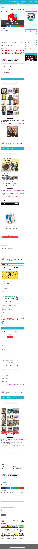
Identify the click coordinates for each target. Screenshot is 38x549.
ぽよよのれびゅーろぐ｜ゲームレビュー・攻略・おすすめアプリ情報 (19, 1)
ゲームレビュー (29, 31)
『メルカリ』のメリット (6, 69)
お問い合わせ (13, 3)
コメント (2, 494)
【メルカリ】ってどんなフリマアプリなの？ (8, 66)
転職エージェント (28, 48)
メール (2, 506)
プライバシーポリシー (24, 3)
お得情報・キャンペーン (29, 33)
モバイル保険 (27, 42)
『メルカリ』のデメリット (6, 70)
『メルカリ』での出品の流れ (6, 72)
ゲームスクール (27, 46)
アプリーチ (16, 59)
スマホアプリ (3, 7)
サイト (2, 510)
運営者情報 (18, 3)
